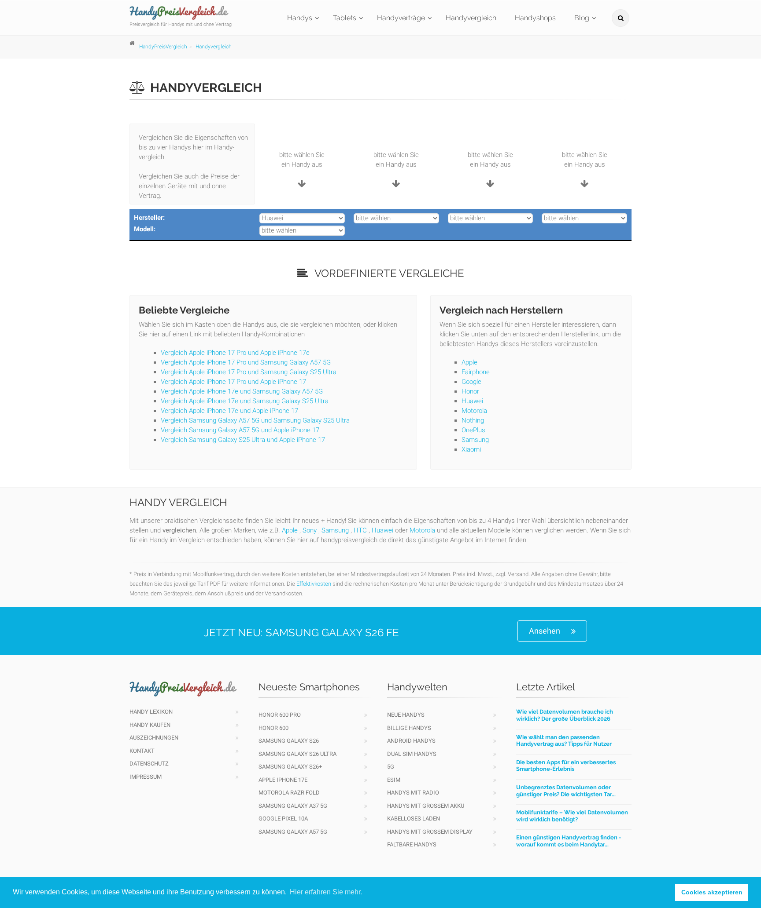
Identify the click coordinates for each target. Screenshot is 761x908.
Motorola (474, 411)
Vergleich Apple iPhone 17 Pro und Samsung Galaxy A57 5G (246, 362)
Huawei (472, 401)
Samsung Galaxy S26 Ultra (297, 754)
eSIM (393, 780)
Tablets (344, 18)
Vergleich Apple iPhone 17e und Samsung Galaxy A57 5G (242, 391)
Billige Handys (409, 728)
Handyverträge (401, 18)
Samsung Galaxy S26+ (290, 766)
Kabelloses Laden (413, 818)
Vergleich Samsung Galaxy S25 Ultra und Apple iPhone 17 (243, 440)
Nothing (473, 420)
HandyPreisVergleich (163, 47)
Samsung (475, 440)
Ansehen (544, 630)
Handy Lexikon (151, 711)
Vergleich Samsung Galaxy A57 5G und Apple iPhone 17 (240, 430)
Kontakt (142, 751)
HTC (360, 530)
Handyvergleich (471, 18)
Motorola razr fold (289, 792)
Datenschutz (149, 763)
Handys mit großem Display (430, 831)
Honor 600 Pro (280, 714)
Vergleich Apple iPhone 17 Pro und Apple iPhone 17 (233, 382)
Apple (469, 362)
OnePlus (473, 430)
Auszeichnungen (153, 737)
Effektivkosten (313, 583)
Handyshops (535, 18)
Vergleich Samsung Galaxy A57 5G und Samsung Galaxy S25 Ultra (255, 420)
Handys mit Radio (413, 792)
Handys (299, 18)
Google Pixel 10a (283, 818)
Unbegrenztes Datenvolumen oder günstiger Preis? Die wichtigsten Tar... (566, 791)
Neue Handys (406, 714)
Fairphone (476, 372)
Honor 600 (273, 728)
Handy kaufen (149, 725)
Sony (310, 530)
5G (390, 766)
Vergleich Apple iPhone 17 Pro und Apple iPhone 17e (235, 353)
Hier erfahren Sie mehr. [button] (326, 892)
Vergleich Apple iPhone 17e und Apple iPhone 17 (229, 411)
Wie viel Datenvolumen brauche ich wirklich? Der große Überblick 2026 (564, 715)
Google (471, 382)
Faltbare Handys (411, 844)
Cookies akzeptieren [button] (712, 892)
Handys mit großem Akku (425, 805)
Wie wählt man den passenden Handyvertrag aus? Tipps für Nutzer (564, 741)
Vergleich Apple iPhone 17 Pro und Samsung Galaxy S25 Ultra (248, 372)
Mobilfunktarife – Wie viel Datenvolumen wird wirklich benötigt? (572, 816)
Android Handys (411, 740)
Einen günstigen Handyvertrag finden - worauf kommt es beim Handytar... (568, 841)
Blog (581, 18)
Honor (470, 391)
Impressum (145, 776)
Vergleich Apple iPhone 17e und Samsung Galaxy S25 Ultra (245, 401)
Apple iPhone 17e (283, 780)
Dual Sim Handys (411, 754)
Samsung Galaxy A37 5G (293, 805)
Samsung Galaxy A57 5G (293, 831)
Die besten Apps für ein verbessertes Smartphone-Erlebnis (566, 766)
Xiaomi (471, 449)
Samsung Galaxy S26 (289, 740)
